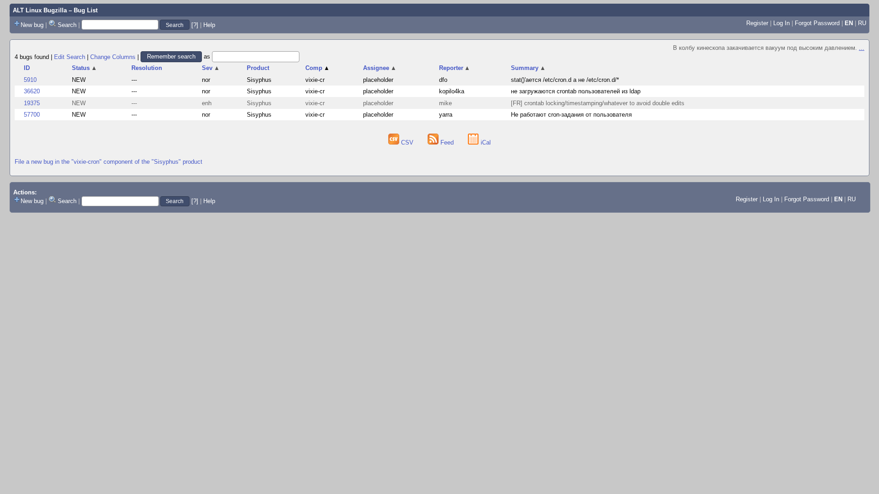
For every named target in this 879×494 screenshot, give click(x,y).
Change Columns (113, 56)
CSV (407, 142)
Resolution (146, 67)
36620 (32, 91)
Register (757, 23)
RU (862, 23)
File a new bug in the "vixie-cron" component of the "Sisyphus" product (108, 161)
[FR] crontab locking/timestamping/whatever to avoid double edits (597, 103)
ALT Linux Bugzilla (40, 10)
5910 (30, 79)
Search (67, 24)
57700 (32, 114)
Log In (781, 23)
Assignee (379, 67)
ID (27, 67)
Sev (211, 67)
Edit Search (69, 56)
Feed (447, 142)
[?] (194, 24)
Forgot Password (817, 23)
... (861, 47)
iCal (485, 142)
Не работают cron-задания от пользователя (571, 114)
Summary (528, 67)
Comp (317, 67)
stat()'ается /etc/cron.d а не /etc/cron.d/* (565, 79)
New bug (32, 24)
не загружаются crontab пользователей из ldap (575, 91)
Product (258, 67)
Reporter (455, 67)
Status (84, 67)
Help (209, 24)
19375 (32, 103)
